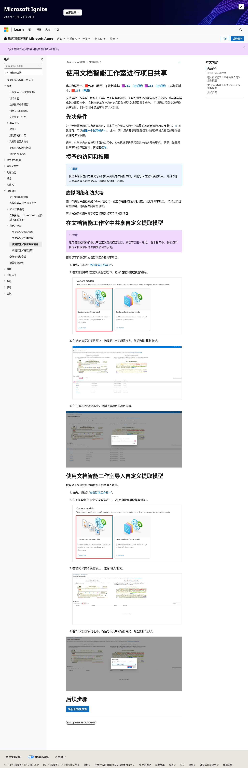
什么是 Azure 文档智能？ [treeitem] (22, 92)
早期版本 (160, 764)
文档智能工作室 (99, 265)
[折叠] (42, 59)
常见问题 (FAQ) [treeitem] (17, 153)
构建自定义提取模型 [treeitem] (22, 250)
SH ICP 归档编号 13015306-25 (20, 764)
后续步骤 (212, 92)
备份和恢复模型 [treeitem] (17, 256)
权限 (103, 147)
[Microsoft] (6, 29)
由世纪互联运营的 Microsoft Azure (113, 764)
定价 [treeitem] (11, 129)
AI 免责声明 (145, 764)
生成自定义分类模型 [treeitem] (22, 238)
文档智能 (94, 62)
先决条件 (212, 68)
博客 (171, 764)
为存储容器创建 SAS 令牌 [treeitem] (22, 203)
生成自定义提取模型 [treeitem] (22, 231)
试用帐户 (237, 38)
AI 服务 (81, 62)
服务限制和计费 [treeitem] (17, 135)
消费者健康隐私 (208, 764)
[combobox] (23, 66)
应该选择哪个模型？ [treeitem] (20, 104)
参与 (182, 764)
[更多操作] (179, 62)
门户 (225, 38)
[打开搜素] (240, 30)
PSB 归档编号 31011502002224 (60, 764)
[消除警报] (241, 6)
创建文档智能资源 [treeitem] (18, 110)
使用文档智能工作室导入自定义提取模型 (223, 86)
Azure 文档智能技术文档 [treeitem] (20, 79)
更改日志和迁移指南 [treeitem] (20, 147)
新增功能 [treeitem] (14, 98)
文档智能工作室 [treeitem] (17, 116)
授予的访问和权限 (216, 72)
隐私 (86, 764)
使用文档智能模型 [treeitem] (18, 197)
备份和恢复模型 (77, 709)
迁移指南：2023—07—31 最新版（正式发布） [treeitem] (25, 217)
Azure (70, 62)
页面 (136, 242)
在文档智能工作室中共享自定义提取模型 (223, 79)
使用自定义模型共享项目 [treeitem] (25, 244)
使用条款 (227, 764)
